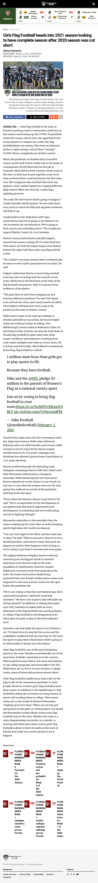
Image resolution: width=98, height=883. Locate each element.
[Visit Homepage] (49, 3)
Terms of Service (9, 874)
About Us (50, 874)
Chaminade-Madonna (62, 17)
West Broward (91, 17)
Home (5, 29)
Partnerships (38, 874)
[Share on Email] (52, 117)
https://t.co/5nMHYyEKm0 (37, 407)
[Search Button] (93, 4)
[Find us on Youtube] (77, 874)
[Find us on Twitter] (68, 874)
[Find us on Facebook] (70, 874)
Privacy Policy (24, 874)
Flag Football (15, 29)
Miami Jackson (33, 17)
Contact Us (7, 877)
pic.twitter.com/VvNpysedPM (38, 412)
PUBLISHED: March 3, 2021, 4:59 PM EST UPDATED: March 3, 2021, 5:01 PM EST (22, 55)
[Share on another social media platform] (61, 117)
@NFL (33, 378)
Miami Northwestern (33, 12)
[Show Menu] (4, 4)
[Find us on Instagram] (74, 874)
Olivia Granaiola (12, 50)
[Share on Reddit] (56, 117)
